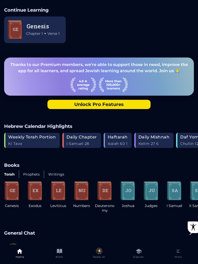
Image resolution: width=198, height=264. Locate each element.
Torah (9, 174)
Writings (56, 174)
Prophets (31, 174)
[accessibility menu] (193, 227)
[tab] (20, 254)
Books (12, 165)
